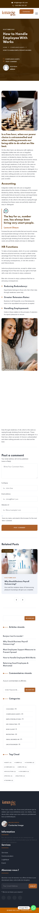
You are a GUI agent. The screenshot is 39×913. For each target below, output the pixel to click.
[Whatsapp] (33, 908)
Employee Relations (13, 719)
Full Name (5, 483)
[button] (16, 599)
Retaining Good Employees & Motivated (15, 664)
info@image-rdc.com (20, 2)
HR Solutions (10, 771)
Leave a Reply (6, 461)
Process (8, 776)
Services (5, 853)
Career (19, 762)
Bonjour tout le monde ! (13, 636)
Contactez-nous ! (26, 12)
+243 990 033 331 (20, 5)
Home (5, 47)
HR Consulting (11, 724)
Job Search (24, 771)
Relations (20, 776)
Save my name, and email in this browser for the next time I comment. (19, 519)
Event (4, 863)
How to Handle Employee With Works (19, 658)
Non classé (10, 729)
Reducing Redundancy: (15, 286)
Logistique (5, 860)
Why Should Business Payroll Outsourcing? (16, 583)
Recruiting (10, 734)
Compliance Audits (17, 47)
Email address (6, 494)
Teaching (9, 780)
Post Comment (11, 61)
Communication (7, 856)
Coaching (8, 551)
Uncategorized (12, 744)
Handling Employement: (16, 309)
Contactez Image (16, 825)
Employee (22, 767)
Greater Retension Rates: (17, 297)
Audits (8, 762)
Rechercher (30, 618)
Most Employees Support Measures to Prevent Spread (19, 651)
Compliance (9, 767)
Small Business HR (12, 739)
